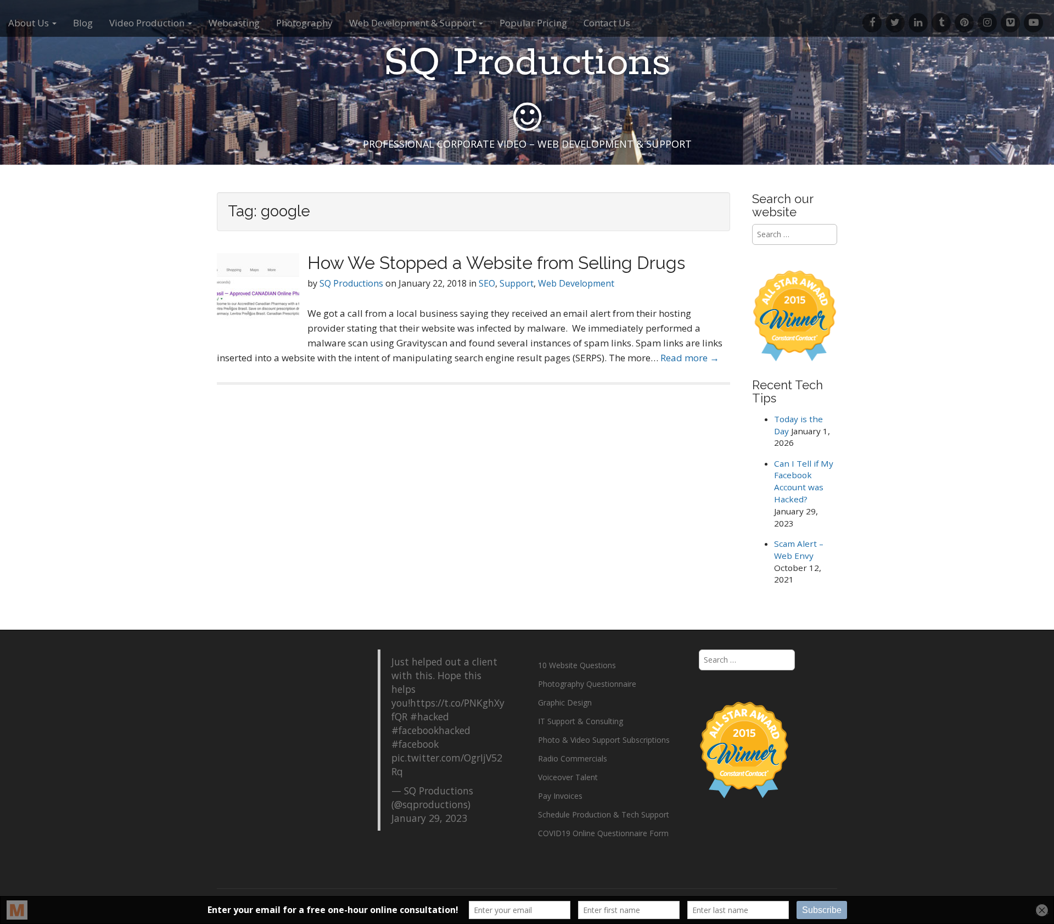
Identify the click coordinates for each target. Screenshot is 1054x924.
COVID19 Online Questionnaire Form (603, 833)
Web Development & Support (413, 22)
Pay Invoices (560, 796)
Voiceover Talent (568, 777)
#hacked (429, 716)
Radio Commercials (572, 758)
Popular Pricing (533, 22)
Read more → (689, 357)
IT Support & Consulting (580, 721)
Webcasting (234, 22)
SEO (487, 283)
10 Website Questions (577, 665)
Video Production (148, 22)
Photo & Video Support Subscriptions (604, 740)
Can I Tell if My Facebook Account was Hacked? (803, 481)
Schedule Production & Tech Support (603, 814)
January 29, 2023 (429, 818)
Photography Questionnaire (587, 684)
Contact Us (607, 22)
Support (517, 283)
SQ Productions (527, 63)
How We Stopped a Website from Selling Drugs (496, 263)
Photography (304, 22)
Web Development (576, 283)
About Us (29, 22)
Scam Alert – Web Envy (798, 549)
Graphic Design (565, 702)
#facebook (415, 744)
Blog (83, 22)
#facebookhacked (430, 730)
